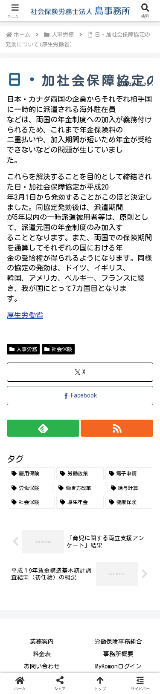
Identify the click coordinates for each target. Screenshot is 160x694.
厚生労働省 (25, 315)
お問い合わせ (42, 666)
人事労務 (27, 348)
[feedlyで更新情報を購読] (43, 428)
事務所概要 (118, 654)
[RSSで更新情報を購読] (117, 428)
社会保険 (62, 348)
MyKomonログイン (118, 666)
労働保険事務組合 (118, 642)
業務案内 (42, 642)
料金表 (42, 654)
